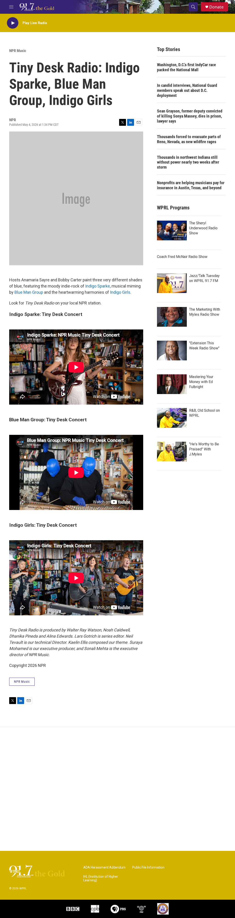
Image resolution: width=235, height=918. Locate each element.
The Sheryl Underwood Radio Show (203, 228)
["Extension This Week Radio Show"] (172, 350)
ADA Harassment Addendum (104, 867)
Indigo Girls (120, 292)
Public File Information (148, 867)
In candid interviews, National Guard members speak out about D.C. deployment (187, 90)
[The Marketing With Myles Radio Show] (172, 317)
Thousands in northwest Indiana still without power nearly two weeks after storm (188, 162)
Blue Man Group (28, 292)
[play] (12, 23)
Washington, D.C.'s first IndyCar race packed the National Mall (186, 67)
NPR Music (17, 50)
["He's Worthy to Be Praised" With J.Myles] (172, 451)
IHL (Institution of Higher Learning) (100, 878)
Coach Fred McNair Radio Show (182, 257)
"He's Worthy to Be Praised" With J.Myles (204, 449)
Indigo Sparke (97, 286)
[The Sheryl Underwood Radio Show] (172, 230)
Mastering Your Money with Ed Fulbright (201, 382)
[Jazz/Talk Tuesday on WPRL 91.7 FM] (172, 283)
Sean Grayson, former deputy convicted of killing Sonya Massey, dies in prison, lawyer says (189, 116)
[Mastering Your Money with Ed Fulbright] (172, 384)
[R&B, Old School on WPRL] (172, 418)
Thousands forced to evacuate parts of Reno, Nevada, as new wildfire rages (189, 139)
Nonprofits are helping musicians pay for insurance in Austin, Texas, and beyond (190, 185)
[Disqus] (117, 789)
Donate (216, 7)
